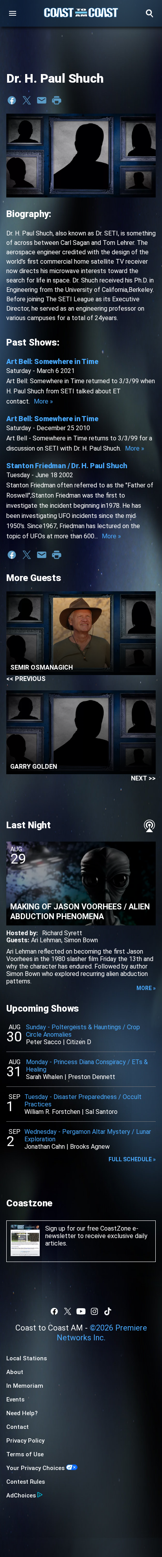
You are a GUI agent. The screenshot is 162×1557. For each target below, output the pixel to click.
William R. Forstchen (52, 1111)
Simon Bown (81, 940)
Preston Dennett (91, 1077)
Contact (17, 1426)
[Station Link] (81, 13)
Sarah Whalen (44, 1077)
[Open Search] (149, 13)
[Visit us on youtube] (81, 1311)
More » (43, 401)
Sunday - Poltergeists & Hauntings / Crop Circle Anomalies (83, 1030)
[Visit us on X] (67, 1311)
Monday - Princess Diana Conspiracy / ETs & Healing (87, 1065)
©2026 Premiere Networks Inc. (102, 1332)
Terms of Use (25, 1454)
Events (15, 1399)
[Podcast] (149, 826)
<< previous (26, 679)
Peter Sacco (43, 1042)
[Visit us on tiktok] (107, 1311)
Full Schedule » (132, 1159)
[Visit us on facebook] (54, 1311)
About (14, 1372)
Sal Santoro (101, 1111)
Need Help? (22, 1413)
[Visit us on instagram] (94, 1311)
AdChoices (21, 1495)
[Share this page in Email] (41, 100)
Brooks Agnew (90, 1146)
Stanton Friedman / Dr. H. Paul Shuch (66, 466)
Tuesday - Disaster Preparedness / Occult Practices (83, 1100)
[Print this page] (56, 100)
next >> (143, 778)
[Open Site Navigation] (12, 13)
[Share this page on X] (26, 100)
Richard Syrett (62, 933)
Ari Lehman (46, 940)
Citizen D (78, 1042)
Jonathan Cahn (44, 1146)
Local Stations (26, 1358)
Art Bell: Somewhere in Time (52, 361)
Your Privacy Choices (35, 1468)
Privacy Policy (25, 1440)
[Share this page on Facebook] (11, 100)
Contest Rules (25, 1481)
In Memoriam (24, 1385)
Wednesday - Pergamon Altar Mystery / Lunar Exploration (87, 1135)
